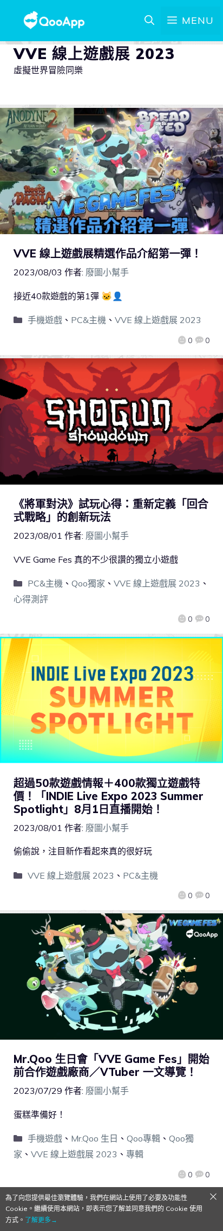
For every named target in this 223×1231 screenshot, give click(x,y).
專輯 (134, 1154)
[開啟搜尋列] (149, 21)
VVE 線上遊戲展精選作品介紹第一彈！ (108, 253)
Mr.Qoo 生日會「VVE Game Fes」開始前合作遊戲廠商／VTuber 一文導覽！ (111, 1065)
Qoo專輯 (143, 1138)
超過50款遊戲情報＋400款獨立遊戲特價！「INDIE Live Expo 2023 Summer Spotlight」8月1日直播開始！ (109, 796)
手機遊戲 (45, 319)
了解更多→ (41, 1220)
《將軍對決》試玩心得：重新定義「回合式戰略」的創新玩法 (111, 510)
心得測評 (31, 599)
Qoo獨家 (88, 583)
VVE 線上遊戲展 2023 (158, 319)
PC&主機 (88, 319)
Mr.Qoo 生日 (94, 1138)
